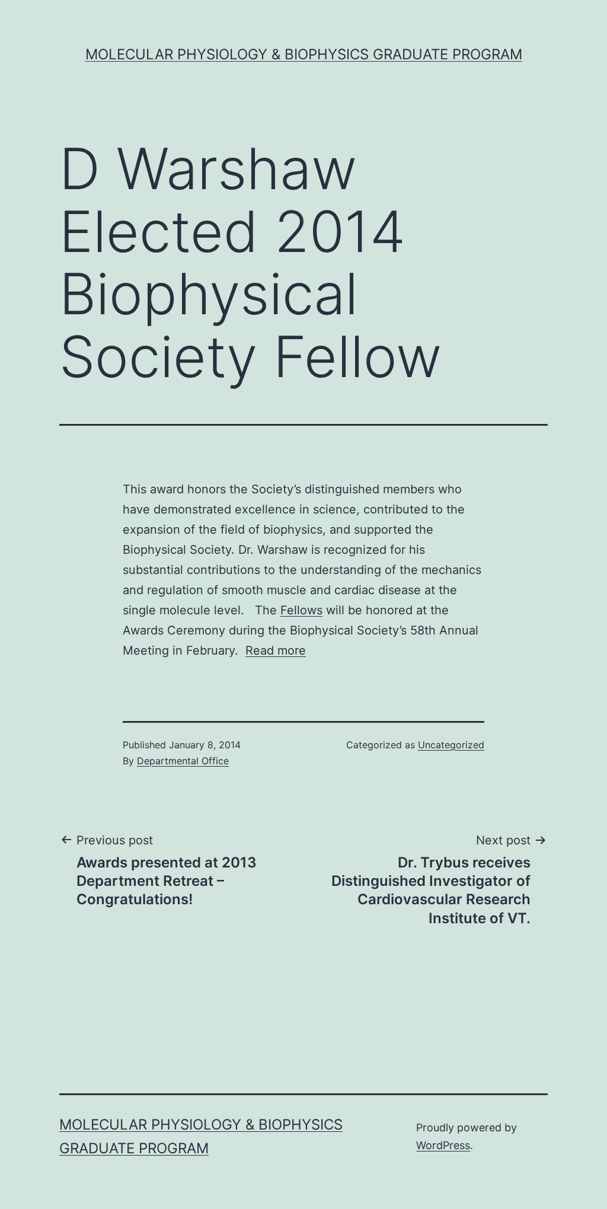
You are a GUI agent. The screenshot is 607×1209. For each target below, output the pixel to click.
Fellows (301, 610)
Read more (275, 650)
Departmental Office (183, 761)
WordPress (443, 1145)
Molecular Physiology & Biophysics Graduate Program (303, 54)
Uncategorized (451, 745)
